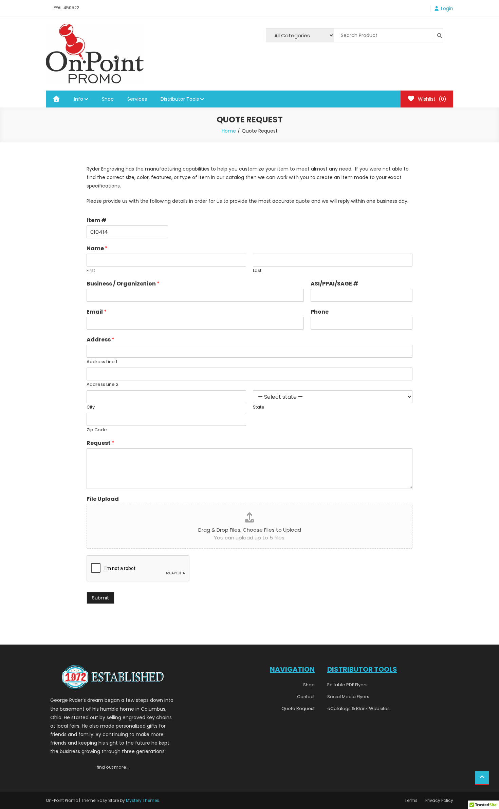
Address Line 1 (102, 362)
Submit (100, 597)
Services (137, 99)
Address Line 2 (102, 385)
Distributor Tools (180, 99)
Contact (306, 696)
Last (257, 271)
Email (97, 312)
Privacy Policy (439, 800)
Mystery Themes (142, 800)
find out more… (113, 767)
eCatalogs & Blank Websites (358, 708)
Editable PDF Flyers (347, 685)
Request (100, 443)
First (91, 271)
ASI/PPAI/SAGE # (334, 284)
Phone (320, 312)
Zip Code (97, 430)
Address (100, 339)
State (258, 407)
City (91, 407)
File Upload (103, 499)
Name (97, 248)
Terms (411, 800)
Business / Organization (123, 284)
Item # (97, 220)
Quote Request (298, 708)
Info (78, 99)
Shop (108, 99)
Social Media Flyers (348, 696)
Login (447, 8)
